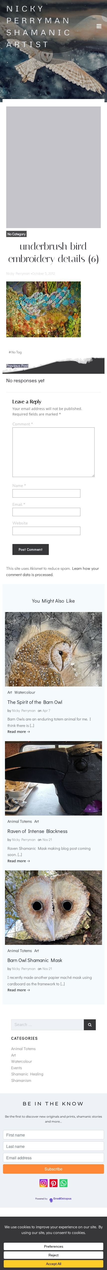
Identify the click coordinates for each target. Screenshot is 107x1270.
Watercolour (24, 692)
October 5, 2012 (43, 273)
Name (19, 485)
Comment (22, 424)
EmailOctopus (62, 1199)
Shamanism (21, 1080)
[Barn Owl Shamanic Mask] (53, 906)
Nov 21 (47, 839)
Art (9, 692)
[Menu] (99, 26)
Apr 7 (46, 710)
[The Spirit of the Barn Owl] (53, 648)
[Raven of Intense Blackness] (53, 777)
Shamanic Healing (27, 1073)
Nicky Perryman (18, 273)
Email (18, 504)
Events (16, 1067)
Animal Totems (19, 821)
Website (20, 523)
